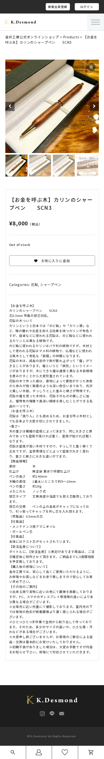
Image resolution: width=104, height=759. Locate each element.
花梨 (34, 284)
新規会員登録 (57, 7)
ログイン (86, 7)
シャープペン (50, 284)
